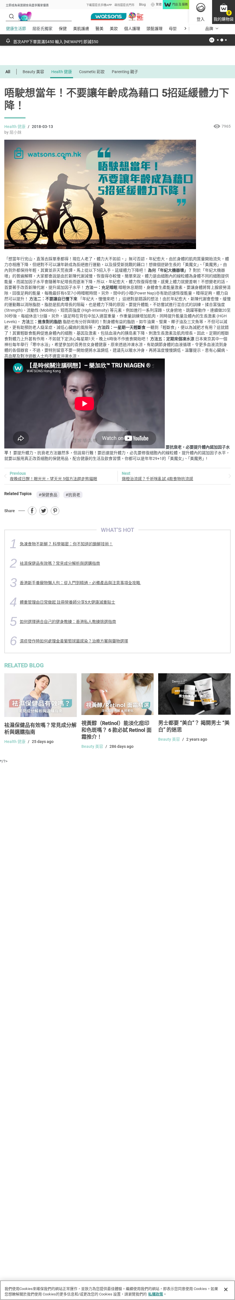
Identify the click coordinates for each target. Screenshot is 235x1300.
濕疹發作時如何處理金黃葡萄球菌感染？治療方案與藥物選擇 (74, 641)
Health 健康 (61, 71)
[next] (185, 28)
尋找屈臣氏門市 (124, 5)
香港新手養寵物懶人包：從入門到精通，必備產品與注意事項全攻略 (80, 582)
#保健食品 (48, 494)
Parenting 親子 (125, 71)
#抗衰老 (73, 494)
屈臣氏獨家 (42, 28)
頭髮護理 (154, 28)
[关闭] (226, 1289)
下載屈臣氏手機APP (99, 5)
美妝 (114, 28)
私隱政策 (155, 1294)
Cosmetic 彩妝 (92, 71)
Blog (142, 5)
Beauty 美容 (33, 71)
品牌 (209, 28)
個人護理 (132, 28)
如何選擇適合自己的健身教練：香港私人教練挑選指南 (68, 621)
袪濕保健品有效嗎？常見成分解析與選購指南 (60, 563)
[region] (117, 1290)
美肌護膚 (81, 28)
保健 (63, 28)
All (7, 71)
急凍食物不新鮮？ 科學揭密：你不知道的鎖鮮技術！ (66, 544)
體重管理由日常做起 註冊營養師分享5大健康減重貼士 (67, 602)
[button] (223, 12)
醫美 (99, 28)
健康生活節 (16, 28)
